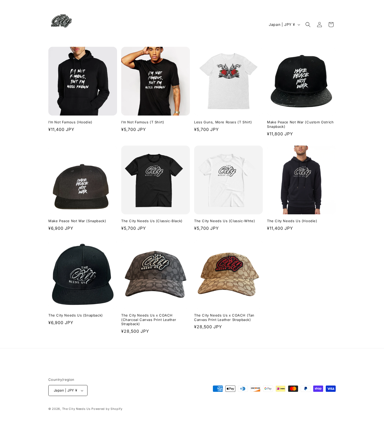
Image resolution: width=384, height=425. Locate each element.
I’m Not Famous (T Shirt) (142, 122)
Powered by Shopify (107, 409)
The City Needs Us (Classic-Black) (152, 221)
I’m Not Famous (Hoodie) (70, 122)
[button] (308, 24)
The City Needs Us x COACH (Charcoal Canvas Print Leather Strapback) (148, 319)
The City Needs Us (76, 409)
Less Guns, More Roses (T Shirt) (223, 122)
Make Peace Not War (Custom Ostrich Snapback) (300, 124)
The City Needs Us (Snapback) (75, 315)
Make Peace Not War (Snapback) (77, 221)
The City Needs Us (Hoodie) (292, 221)
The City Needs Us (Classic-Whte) (224, 221)
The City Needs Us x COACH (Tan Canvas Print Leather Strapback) (224, 317)
